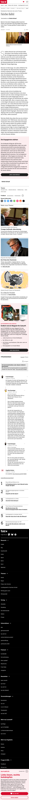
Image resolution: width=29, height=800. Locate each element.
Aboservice (4, 767)
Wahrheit (3, 567)
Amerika (12, 8)
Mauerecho (4, 663)
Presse (2, 617)
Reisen (2, 744)
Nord (2, 564)
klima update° (4, 660)
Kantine (3, 747)
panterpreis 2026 (5, 643)
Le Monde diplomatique (7, 730)
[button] (27, 2)
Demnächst (4, 700)
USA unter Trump (20, 8)
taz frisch (3, 683)
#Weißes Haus (20, 189)
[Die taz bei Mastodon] (9, 535)
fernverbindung (4, 657)
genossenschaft (5, 630)
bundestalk (3, 653)
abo (2, 627)
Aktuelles (3, 604)
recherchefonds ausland (7, 637)
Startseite (3, 8)
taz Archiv (3, 733)
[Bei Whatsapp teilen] (14, 201)
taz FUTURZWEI (5, 727)
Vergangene (4, 710)
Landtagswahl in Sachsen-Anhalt (9, 587)
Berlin (2, 560)
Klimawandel (4, 594)
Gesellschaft (4, 551)
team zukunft (4, 680)
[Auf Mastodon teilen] (5, 201)
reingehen (3, 670)
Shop (2, 750)
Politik (8, 8)
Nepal (2, 580)
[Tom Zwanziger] (5, 390)
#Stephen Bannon (12, 189)
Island (2, 577)
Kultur (2, 554)
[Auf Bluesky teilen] (8, 201)
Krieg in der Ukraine (6, 584)
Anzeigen (3, 754)
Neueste (22, 357)
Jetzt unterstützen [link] (14, 174)
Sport (2, 557)
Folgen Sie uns (4, 534)
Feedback (3, 764)
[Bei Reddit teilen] (20, 201)
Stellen (2, 614)
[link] (2, 5)
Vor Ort (3, 703)
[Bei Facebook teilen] (11, 201)
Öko (2, 547)
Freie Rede (3, 667)
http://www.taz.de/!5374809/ (20, 474)
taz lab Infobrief (5, 690)
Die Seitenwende (5, 610)
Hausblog (3, 607)
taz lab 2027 (4, 713)
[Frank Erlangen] (2, 376)
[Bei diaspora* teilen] (17, 201)
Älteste (26, 357)
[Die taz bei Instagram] (15, 535)
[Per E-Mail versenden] (2, 201)
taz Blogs (3, 724)
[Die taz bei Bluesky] (12, 535)
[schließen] (26, 771)
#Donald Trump (4, 189)
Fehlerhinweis (18, 195)
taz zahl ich (3, 634)
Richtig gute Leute (5, 590)
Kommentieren (10, 195)
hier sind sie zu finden (21, 369)
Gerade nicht (21, 771)
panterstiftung (4, 640)
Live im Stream (4, 707)
